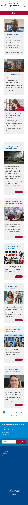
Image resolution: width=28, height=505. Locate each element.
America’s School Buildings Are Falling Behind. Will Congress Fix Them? (13, 147)
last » (17, 415)
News (3, 468)
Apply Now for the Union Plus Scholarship (12, 330)
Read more (19, 192)
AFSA (3, 458)
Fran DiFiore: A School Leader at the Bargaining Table (12, 371)
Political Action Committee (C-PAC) (9, 483)
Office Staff (4, 453)
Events (3, 477)
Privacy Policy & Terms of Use (14, 496)
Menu (25, 6)
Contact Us (4, 474)
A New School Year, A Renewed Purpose (11, 287)
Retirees (4, 480)
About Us (4, 449)
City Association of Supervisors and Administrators (15, 3)
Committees (5, 455)
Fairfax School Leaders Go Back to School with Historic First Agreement (13, 203)
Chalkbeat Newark (6, 471)
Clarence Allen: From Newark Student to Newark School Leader (14, 36)
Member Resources (6, 462)
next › (12, 415)
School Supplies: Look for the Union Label (12, 247)
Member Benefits (6, 465)
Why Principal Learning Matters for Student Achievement (13, 76)
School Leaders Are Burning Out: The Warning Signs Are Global (14, 115)
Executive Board (5, 451)
